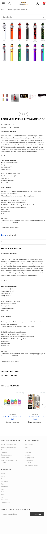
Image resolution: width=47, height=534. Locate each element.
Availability (5, 124)
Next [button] (26, 114)
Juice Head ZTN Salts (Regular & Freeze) (35, 418)
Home (2, 9)
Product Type (6, 127)
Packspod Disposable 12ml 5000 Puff (12, 418)
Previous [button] (21, 114)
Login (3, 235)
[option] (23, 42)
